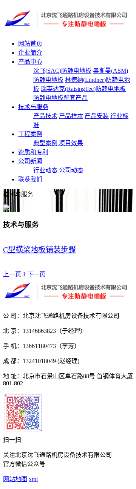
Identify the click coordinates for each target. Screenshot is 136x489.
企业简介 (30, 52)
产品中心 (30, 61)
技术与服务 (33, 107)
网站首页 (30, 43)
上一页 (12, 274)
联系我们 (30, 179)
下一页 (36, 274)
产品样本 (71, 116)
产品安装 (97, 116)
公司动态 (71, 170)
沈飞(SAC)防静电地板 (62, 70)
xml (33, 479)
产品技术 (45, 116)
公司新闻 (30, 161)
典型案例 (46, 143)
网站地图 (15, 479)
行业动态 (45, 170)
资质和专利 (33, 152)
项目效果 (71, 143)
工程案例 (30, 134)
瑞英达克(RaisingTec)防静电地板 (83, 89)
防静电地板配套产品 (60, 98)
